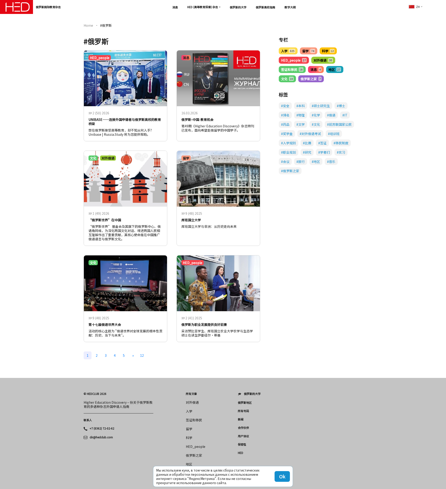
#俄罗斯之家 (290, 171)
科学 (328, 51)
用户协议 (243, 436)
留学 (308, 51)
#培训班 (334, 133)
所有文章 (191, 394)
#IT (345, 115)
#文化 (316, 124)
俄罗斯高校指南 (265, 7)
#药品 (285, 124)
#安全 (285, 105)
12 (142, 355)
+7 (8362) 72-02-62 (102, 428)
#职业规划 (288, 152)
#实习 (341, 152)
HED (240, 453)
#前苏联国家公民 (339, 124)
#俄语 (331, 115)
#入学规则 (288, 143)
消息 (175, 7)
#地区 (316, 161)
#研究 (307, 152)
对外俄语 (323, 60)
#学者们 (324, 152)
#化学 (316, 115)
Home (88, 25)
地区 (334, 69)
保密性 (242, 444)
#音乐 (331, 161)
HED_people (293, 60)
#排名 (285, 115)
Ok (282, 476)
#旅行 (300, 161)
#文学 (300, 124)
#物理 (300, 115)
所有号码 (243, 411)
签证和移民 (292, 69)
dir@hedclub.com (101, 437)
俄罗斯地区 (245, 402)
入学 (288, 51)
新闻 (240, 419)
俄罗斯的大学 (238, 7)
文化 (287, 78)
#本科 (300, 105)
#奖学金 (287, 133)
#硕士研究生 (321, 105)
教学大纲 (290, 7)
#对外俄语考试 (310, 133)
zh (418, 7)
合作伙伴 (243, 428)
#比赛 (307, 143)
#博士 (341, 105)
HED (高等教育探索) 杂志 (202, 7)
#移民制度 (341, 143)
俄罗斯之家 (311, 78)
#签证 (322, 143)
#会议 (285, 161)
